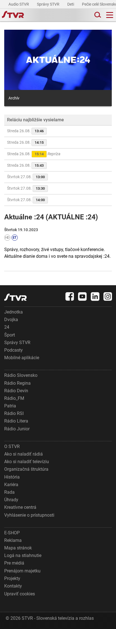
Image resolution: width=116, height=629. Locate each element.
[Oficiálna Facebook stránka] (69, 296)
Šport (9, 335)
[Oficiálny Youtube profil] (82, 296)
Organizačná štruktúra (26, 469)
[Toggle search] (97, 15)
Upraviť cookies (19, 593)
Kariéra (11, 484)
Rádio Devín (16, 390)
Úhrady (11, 499)
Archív (13, 98)
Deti (71, 4)
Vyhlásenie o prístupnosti (29, 515)
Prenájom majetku (22, 571)
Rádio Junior (17, 428)
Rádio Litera (16, 421)
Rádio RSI (14, 413)
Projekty (12, 578)
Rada (9, 492)
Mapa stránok (18, 548)
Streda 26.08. (25, 131)
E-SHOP (12, 532)
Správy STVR (48, 4)
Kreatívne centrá (20, 507)
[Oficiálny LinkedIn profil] (95, 296)
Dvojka (11, 319)
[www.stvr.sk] (15, 297)
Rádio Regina (17, 383)
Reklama (13, 540)
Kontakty (13, 586)
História (12, 477)
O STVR (12, 446)
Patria (10, 405)
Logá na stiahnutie (22, 555)
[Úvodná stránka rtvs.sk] (13, 15)
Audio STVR (19, 4)
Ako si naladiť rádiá (23, 454)
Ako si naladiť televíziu (26, 461)
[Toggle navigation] (109, 15)
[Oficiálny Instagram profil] (107, 296)
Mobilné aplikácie (21, 357)
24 (6, 327)
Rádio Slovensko (20, 375)
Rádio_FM (14, 398)
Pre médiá (14, 563)
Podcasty (13, 350)
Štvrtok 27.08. (26, 177)
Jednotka (13, 312)
